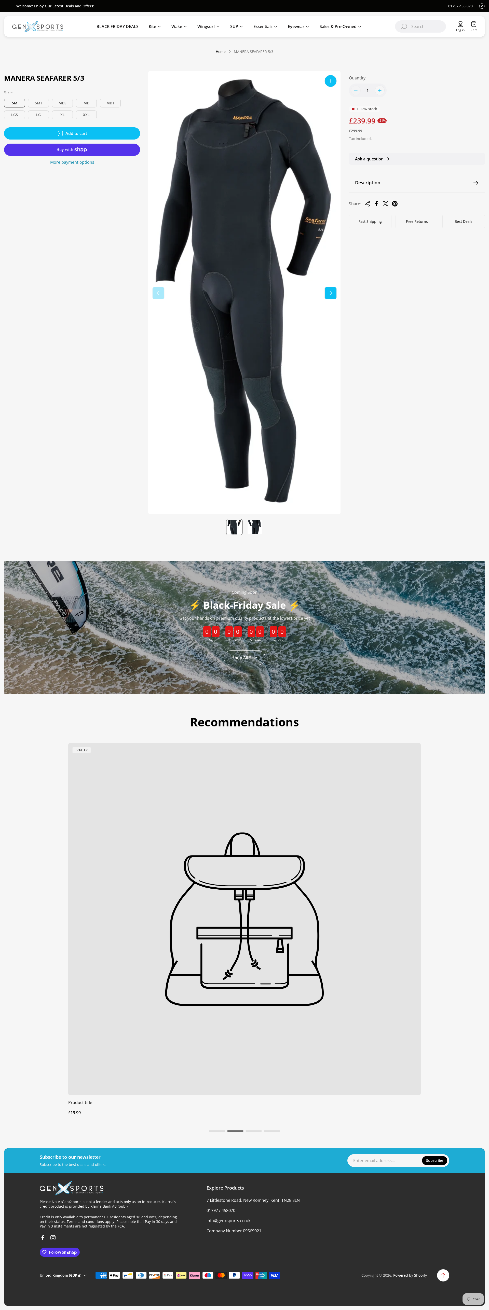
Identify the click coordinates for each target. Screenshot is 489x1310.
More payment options (72, 162)
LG (38, 114)
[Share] (367, 204)
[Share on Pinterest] (395, 204)
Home (221, 51)
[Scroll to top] (443, 1275)
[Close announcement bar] (482, 6)
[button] (217, 1131)
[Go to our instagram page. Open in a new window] (53, 1238)
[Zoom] (330, 81)
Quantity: (357, 78)
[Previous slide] (158, 293)
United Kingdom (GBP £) (60, 1275)
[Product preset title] (244, 919)
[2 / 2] (255, 527)
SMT (38, 103)
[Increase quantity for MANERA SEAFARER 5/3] (380, 90)
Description (367, 183)
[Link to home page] (71, 1188)
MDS (62, 103)
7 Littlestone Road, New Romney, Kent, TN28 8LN (253, 1200)
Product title (80, 1102)
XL (62, 114)
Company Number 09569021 (234, 1231)
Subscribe (434, 1160)
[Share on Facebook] (376, 204)
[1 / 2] (234, 527)
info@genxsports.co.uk (228, 1220)
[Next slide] (330, 293)
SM (14, 103)
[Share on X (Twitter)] (386, 204)
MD (86, 103)
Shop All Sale (244, 657)
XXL (86, 114)
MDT (110, 103)
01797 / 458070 (221, 1210)
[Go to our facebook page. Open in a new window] (43, 1238)
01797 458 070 (460, 6)
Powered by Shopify (410, 1275)
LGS (14, 114)
